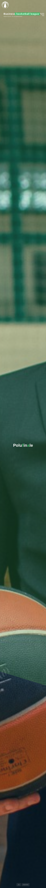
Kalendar (25, 884)
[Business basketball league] (6, 5)
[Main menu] (42, 14)
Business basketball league (21, 14)
